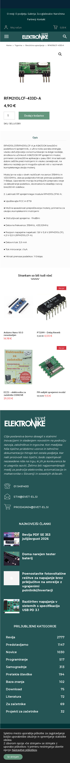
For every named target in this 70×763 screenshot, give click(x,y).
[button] (60, 54)
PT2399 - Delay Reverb (48, 332)
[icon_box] (16, 486)
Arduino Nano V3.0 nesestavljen (13, 333)
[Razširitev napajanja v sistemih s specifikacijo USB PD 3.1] (11, 606)
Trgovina (18, 45)
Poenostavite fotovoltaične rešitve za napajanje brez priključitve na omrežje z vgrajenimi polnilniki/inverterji (44, 582)
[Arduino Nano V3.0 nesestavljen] (18, 299)
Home (9, 45)
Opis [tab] (35, 137)
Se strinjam (13, 756)
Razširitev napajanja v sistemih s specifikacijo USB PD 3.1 (41, 606)
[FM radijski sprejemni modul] (51, 359)
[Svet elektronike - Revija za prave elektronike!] (35, 36)
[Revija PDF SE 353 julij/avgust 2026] (11, 539)
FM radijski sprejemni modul (51, 392)
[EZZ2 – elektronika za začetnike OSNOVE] (18, 359)
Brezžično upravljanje (34, 45)
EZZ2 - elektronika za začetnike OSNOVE (15, 393)
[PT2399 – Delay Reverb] (51, 299)
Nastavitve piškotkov (24, 750)
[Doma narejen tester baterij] (11, 559)
